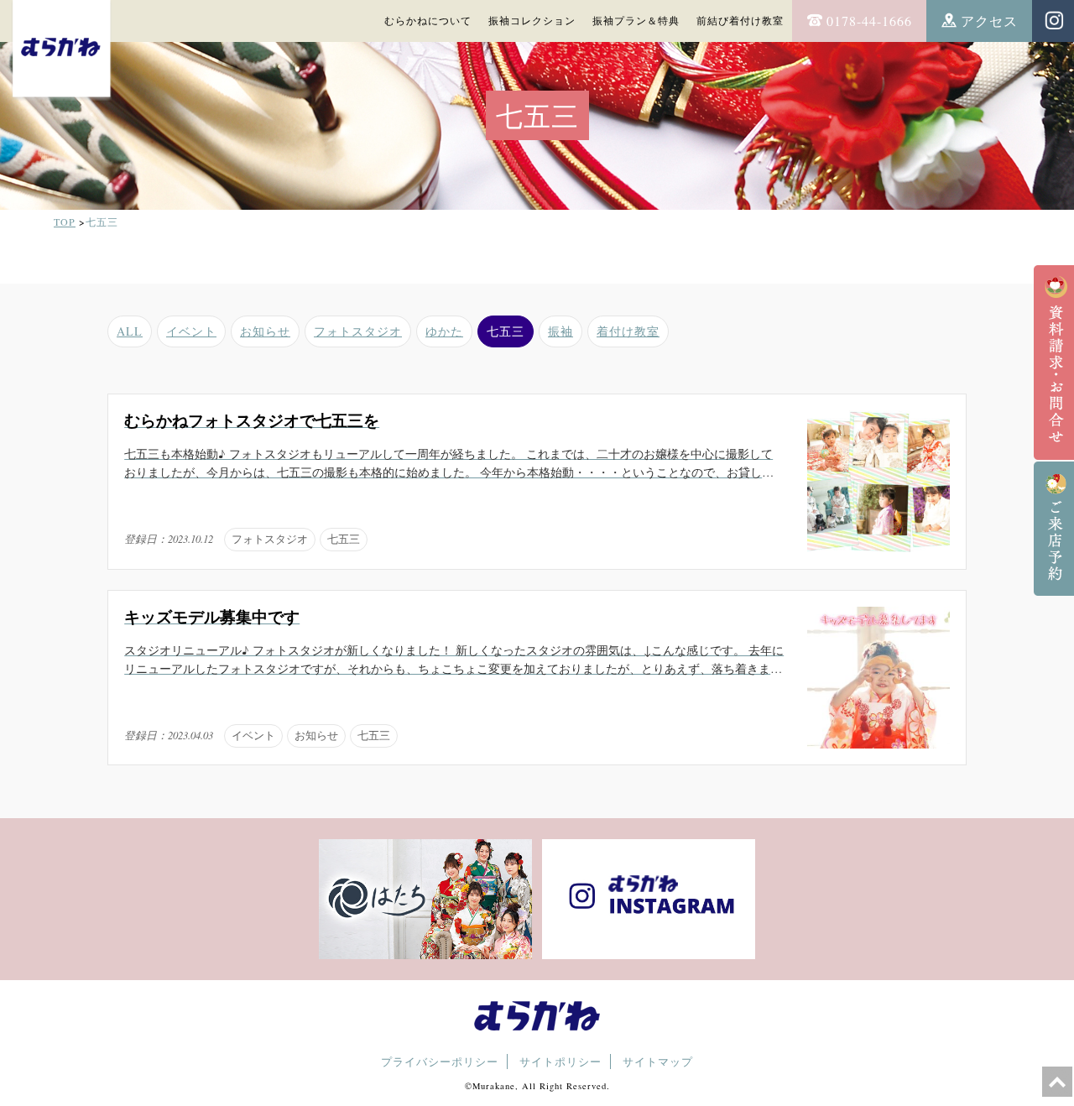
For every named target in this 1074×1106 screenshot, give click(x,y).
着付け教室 (628, 331)
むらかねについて (428, 20)
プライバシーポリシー (439, 1061)
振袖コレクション (532, 20)
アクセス (989, 20)
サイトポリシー (560, 1061)
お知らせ (265, 331)
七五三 (505, 331)
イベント (191, 331)
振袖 (560, 331)
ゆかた (444, 331)
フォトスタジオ (358, 331)
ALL (130, 331)
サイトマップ (658, 1061)
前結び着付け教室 (740, 20)
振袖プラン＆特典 (636, 20)
